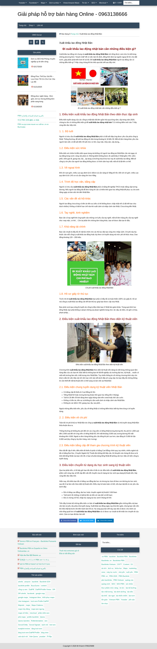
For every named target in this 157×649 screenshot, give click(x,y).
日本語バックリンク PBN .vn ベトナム (34, 560)
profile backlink (33, 617)
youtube (42, 636)
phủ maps (22, 617)
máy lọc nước (112, 572)
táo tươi (132, 596)
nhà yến (122, 572)
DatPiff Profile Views (43, 589)
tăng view (44, 632)
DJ (132, 564)
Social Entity (23, 625)
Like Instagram (23, 601)
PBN (136, 572)
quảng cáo (129, 580)
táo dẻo (130, 592)
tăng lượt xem (37, 629)
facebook (30, 593)
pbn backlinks (106, 580)
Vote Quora (33, 636)
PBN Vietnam (118, 580)
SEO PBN (120, 584)
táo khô (104, 596)
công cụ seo (22, 589)
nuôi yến (129, 572)
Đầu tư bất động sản (67, 553)
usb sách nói (23, 636)
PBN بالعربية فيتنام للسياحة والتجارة (31, 116)
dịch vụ (110, 568)
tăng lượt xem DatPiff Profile (29, 632)
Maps (125, 568)
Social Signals (34, 625)
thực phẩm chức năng (109, 588)
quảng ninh (105, 584)
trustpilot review (24, 629)
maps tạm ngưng (37, 609)
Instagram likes (35, 597)
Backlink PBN (122, 556)
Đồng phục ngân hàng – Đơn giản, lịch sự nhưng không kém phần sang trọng (42, 98)
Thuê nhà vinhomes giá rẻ (69, 551)
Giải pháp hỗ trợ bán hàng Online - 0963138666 (72, 14)
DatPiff (31, 589)
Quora (42, 617)
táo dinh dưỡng (120, 592)
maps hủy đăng (24, 609)
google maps (23, 597)
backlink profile (24, 586)
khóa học (118, 568)
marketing (132, 568)
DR (54, 589)
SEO (113, 584)
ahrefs (20, 582)
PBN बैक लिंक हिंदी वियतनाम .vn (30, 555)
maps (28, 605)
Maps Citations (37, 605)
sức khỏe (129, 584)
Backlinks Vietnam (108, 564)
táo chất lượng (107, 592)
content (43, 586)
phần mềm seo (43, 613)
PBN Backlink (124, 576)
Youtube (124, 600)
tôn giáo (104, 600)
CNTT (119, 564)
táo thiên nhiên (121, 596)
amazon (27, 582)
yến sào (132, 600)
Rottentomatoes (37, 621)
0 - (118, 3)
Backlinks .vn (106, 560)
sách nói (45, 625)
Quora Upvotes (24, 621)
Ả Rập (49, 636)
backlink (35, 582)
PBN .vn (104, 576)
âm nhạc (104, 603)
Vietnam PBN (114, 600)
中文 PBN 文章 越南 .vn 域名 (28, 120)
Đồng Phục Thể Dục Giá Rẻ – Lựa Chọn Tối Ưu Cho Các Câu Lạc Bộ (43, 79)
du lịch (103, 568)
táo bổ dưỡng (131, 588)
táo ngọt (112, 596)
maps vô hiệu (23, 613)
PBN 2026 (113, 576)
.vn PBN (104, 556)
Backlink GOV (45, 582)
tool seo (53, 625)
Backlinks (132, 556)
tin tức (122, 588)
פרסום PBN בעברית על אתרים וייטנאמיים (35, 564)
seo (46, 621)
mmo (103, 572)
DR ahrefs (22, 593)
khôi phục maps (48, 597)
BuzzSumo (35, 586)
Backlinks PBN (118, 560)
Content (126, 564)
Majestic (21, 605)
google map (40, 593)
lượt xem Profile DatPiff (39, 601)
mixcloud (33, 613)
